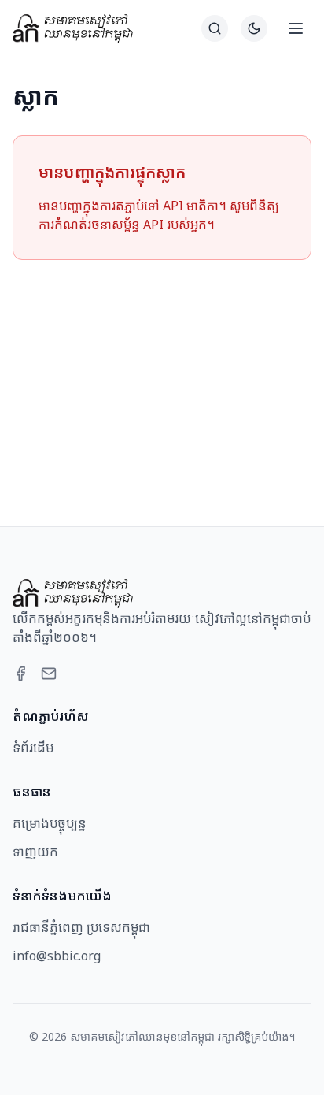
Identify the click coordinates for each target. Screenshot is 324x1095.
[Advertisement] (162, 374)
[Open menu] (295, 28)
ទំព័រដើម (33, 747)
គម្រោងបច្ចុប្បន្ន (50, 823)
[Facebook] (20, 673)
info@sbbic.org (57, 955)
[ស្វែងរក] (214, 28)
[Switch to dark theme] (254, 28)
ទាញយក (35, 851)
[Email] (49, 673)
